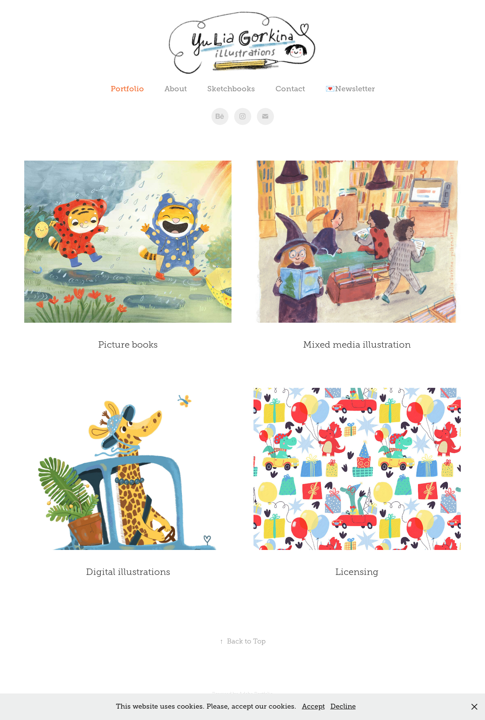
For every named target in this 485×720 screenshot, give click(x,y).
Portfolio (127, 88)
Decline (343, 706)
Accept (313, 706)
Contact (290, 88)
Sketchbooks (231, 88)
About (175, 88)
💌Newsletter (350, 88)
